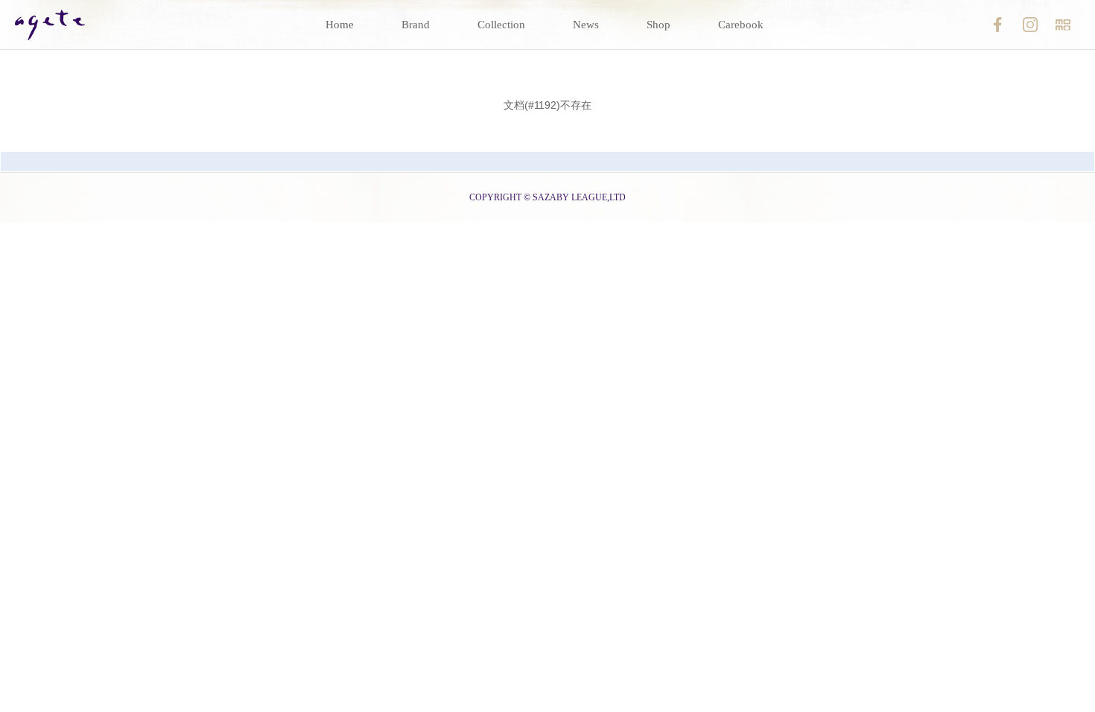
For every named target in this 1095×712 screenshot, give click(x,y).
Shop (658, 25)
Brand (416, 25)
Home (340, 25)
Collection (501, 25)
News (586, 25)
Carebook (741, 25)
